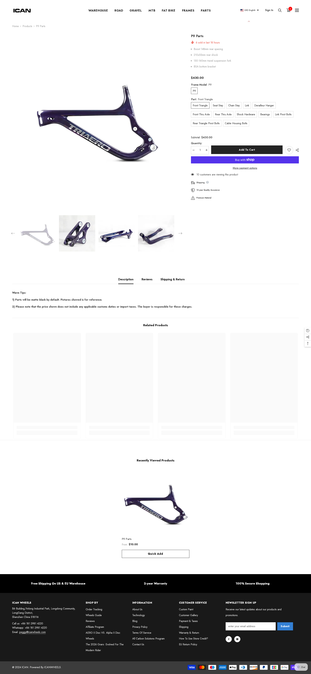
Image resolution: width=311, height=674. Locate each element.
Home (15, 26)
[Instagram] (237, 639)
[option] (96, 118)
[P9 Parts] (155, 502)
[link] (47, 427)
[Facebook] (229, 639)
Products (27, 26)
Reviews (147, 279)
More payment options (245, 168)
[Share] (296, 150)
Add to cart (247, 150)
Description (125, 279)
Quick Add (155, 554)
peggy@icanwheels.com (32, 632)
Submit (285, 626)
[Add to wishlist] (289, 150)
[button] (13, 233)
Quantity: (196, 143)
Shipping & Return (173, 279)
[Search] (280, 10)
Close (249, 21)
